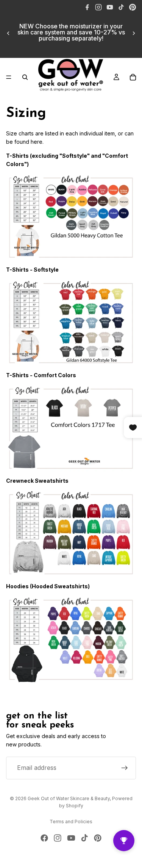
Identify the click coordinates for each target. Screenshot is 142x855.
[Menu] (8, 77)
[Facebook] (87, 7)
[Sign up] (125, 768)
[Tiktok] (84, 838)
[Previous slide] (8, 33)
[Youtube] (71, 838)
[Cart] (133, 77)
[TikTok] (121, 7)
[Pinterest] (132, 7)
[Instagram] (98, 7)
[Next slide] (133, 33)
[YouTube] (109, 7)
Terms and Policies (71, 821)
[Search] (25, 77)
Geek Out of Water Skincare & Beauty (69, 798)
